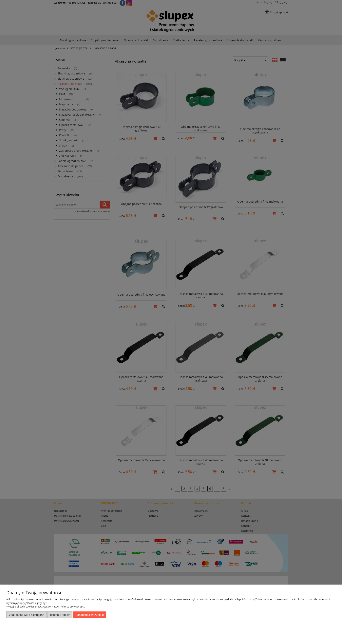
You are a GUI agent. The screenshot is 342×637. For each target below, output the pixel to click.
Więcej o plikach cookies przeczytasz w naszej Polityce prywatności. (45, 606)
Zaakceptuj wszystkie (90, 614)
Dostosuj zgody (60, 614)
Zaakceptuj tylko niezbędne (26, 614)
